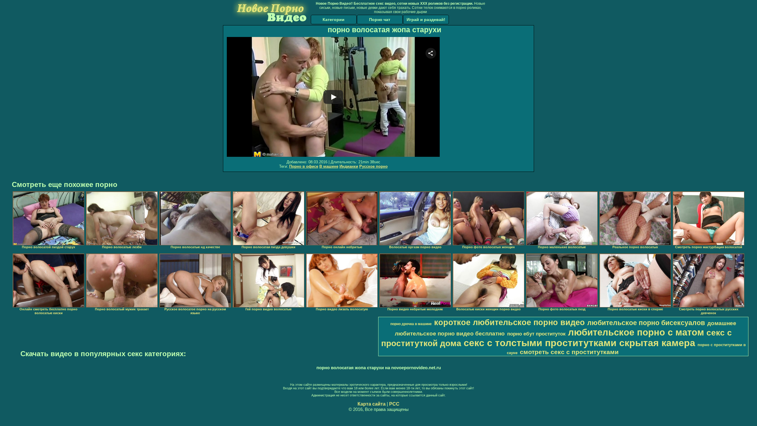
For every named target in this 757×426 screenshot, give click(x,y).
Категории (333, 19)
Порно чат (379, 19)
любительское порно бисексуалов (646, 323)
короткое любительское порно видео (509, 322)
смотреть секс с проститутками (569, 352)
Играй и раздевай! (426, 19)
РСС (394, 403)
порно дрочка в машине (411, 324)
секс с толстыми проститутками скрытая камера (579, 343)
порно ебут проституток (536, 334)
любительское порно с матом (636, 332)
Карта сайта (372, 403)
